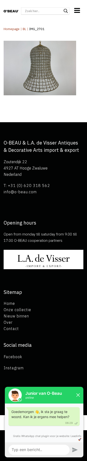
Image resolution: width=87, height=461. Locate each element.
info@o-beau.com (20, 191)
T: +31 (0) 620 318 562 (27, 185)
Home (9, 303)
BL (24, 29)
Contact (11, 328)
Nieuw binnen (16, 316)
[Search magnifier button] (65, 11)
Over (8, 322)
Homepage (12, 29)
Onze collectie (17, 309)
